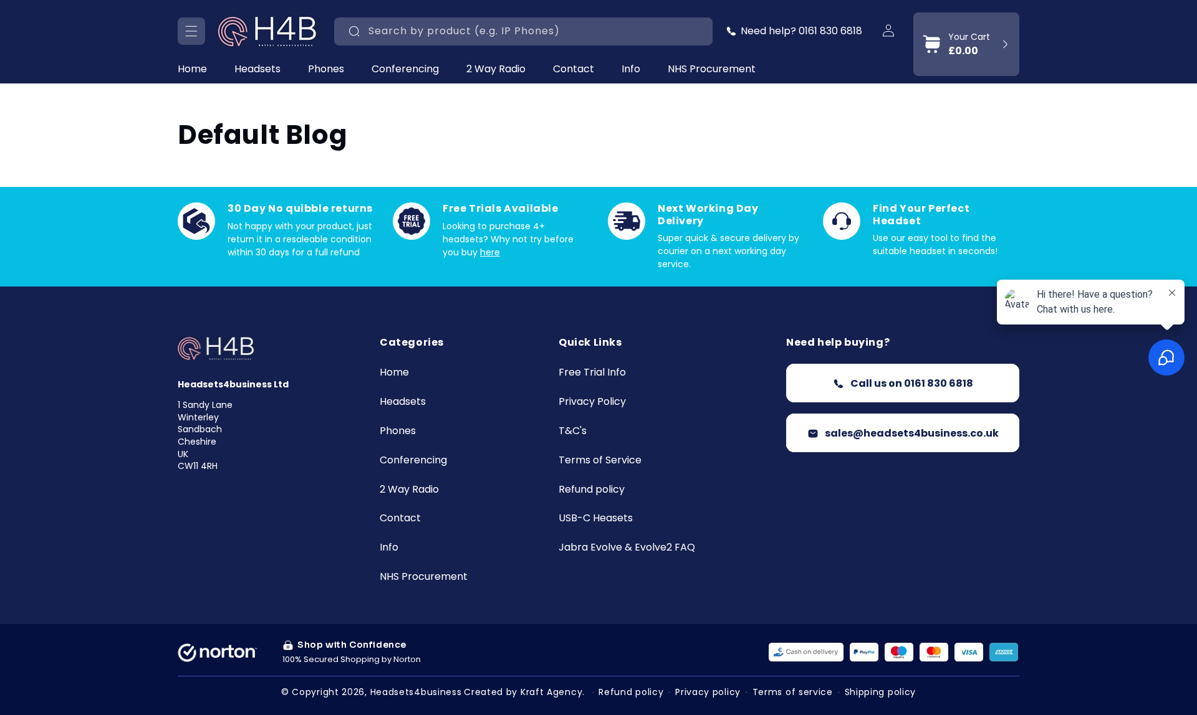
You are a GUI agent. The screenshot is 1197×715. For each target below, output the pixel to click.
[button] (191, 31)
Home (394, 373)
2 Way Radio (496, 69)
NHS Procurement (424, 577)
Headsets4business (416, 692)
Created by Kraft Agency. (524, 692)
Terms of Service (600, 460)
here (490, 252)
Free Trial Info (592, 373)
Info (631, 69)
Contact (400, 519)
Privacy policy (708, 692)
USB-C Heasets (596, 519)
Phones (326, 69)
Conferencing (405, 69)
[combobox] (523, 31)
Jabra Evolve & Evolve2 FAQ (627, 547)
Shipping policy (880, 692)
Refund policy (592, 489)
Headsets (257, 69)
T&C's (573, 431)
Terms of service (792, 692)
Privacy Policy (592, 402)
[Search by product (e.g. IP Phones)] (354, 31)
